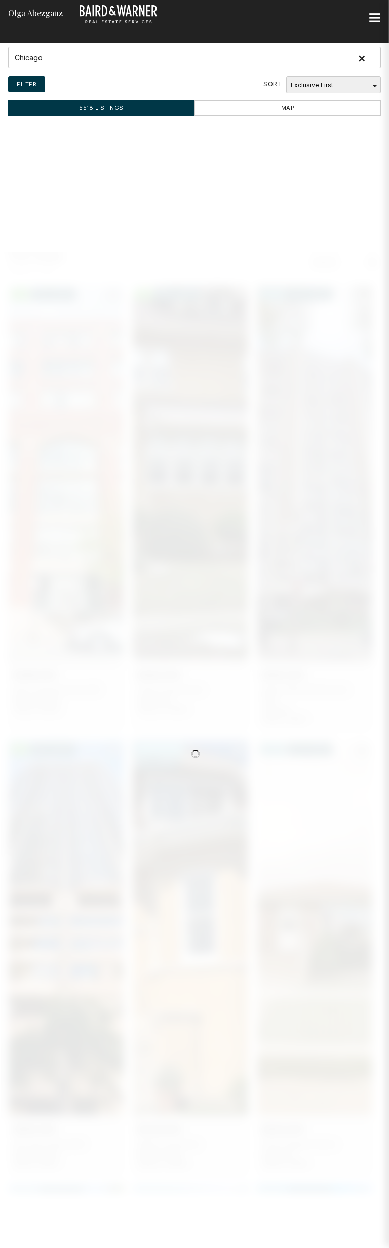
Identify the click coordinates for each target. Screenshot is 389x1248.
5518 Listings (101, 107)
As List (325, 262)
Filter (26, 84)
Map (288, 107)
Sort (272, 84)
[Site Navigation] (375, 18)
